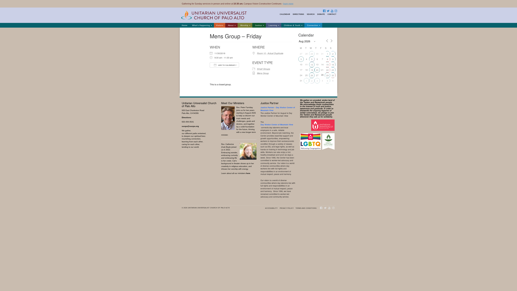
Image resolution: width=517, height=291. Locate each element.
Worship (244, 25)
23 (333, 70)
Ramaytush (320, 102)
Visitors (219, 25)
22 (327, 70)
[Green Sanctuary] (328, 140)
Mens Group (263, 73)
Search (311, 14)
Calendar (285, 14)
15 (327, 64)
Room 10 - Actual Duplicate (270, 53)
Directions (298, 14)
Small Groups (263, 68)
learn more (288, 4)
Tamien (306, 102)
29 (312, 53)
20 (317, 70)
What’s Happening (201, 25)
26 (312, 75)
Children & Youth (292, 25)
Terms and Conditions (306, 208)
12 (312, 64)
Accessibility (271, 208)
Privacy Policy (287, 208)
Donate (321, 14)
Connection (312, 25)
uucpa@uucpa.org (190, 126)
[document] (258, 60)
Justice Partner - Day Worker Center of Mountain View (278, 108)
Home (184, 25)
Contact (332, 14)
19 (312, 70)
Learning (273, 25)
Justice (258, 25)
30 (333, 75)
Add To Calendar (226, 65)
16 (333, 64)
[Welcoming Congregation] (311, 140)
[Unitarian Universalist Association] (323, 125)
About (230, 25)
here (248, 173)
